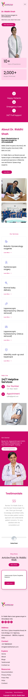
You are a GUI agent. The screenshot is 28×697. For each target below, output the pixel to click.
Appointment (13, 393)
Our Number (13, 386)
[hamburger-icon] (25, 4)
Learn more (9, 583)
